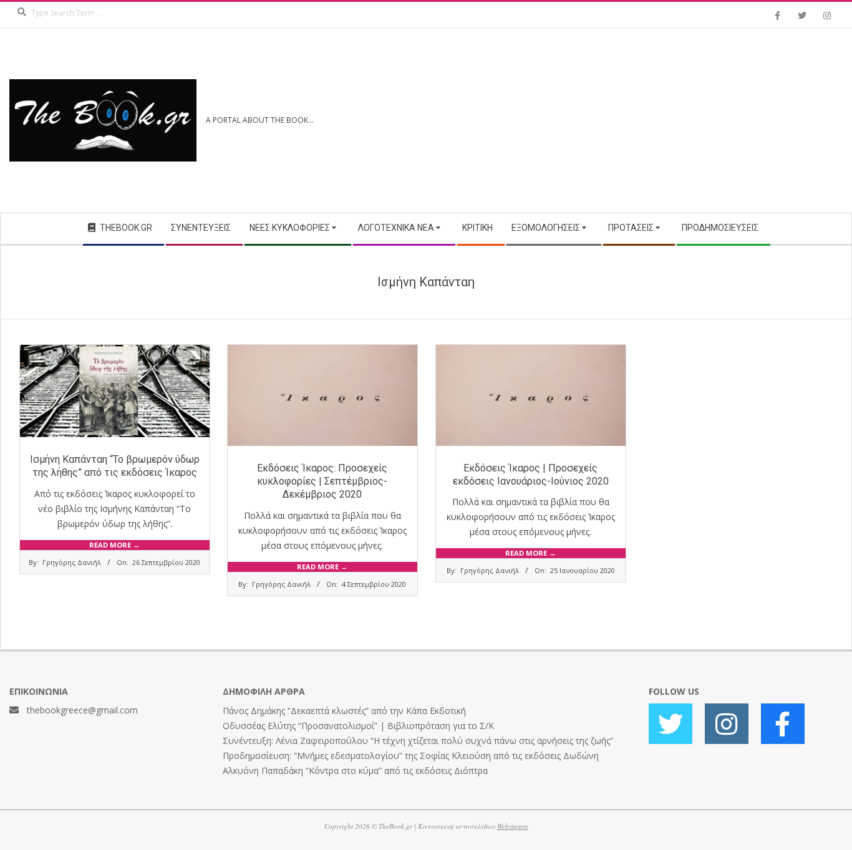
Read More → (114, 544)
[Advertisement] (634, 120)
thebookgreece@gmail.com (82, 710)
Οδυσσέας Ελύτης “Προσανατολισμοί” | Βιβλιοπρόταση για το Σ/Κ (358, 726)
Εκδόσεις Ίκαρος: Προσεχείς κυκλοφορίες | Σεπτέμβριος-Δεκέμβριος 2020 (322, 481)
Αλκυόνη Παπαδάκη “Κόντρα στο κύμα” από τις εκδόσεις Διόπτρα (355, 770)
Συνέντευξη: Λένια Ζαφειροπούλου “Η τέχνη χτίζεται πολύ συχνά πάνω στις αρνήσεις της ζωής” (418, 740)
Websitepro (512, 826)
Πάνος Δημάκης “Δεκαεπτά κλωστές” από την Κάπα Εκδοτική (344, 711)
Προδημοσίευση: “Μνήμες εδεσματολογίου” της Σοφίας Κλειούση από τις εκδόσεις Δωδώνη (411, 755)
